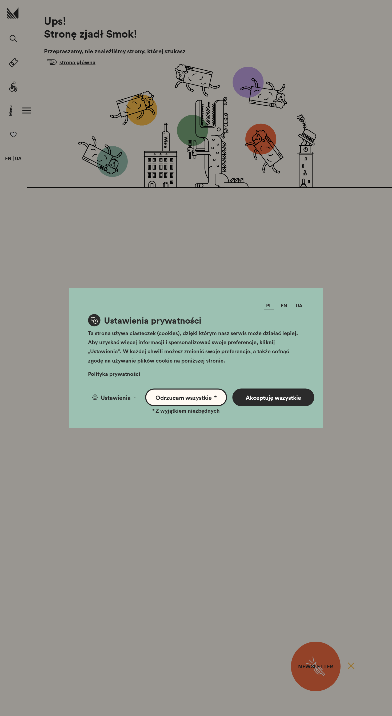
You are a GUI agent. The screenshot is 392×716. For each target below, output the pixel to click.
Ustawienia (116, 397)
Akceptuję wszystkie (273, 397)
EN (8, 158)
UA (18, 158)
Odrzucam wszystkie (186, 397)
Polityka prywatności (114, 373)
